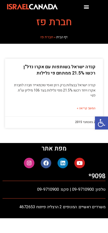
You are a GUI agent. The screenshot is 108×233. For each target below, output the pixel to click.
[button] (101, 123)
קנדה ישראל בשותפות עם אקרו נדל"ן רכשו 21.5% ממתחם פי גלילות (59, 70)
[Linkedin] (63, 163)
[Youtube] (79, 163)
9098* (96, 176)
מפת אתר (54, 148)
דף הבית (62, 37)
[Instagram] (29, 163)
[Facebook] (46, 163)
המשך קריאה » (86, 108)
